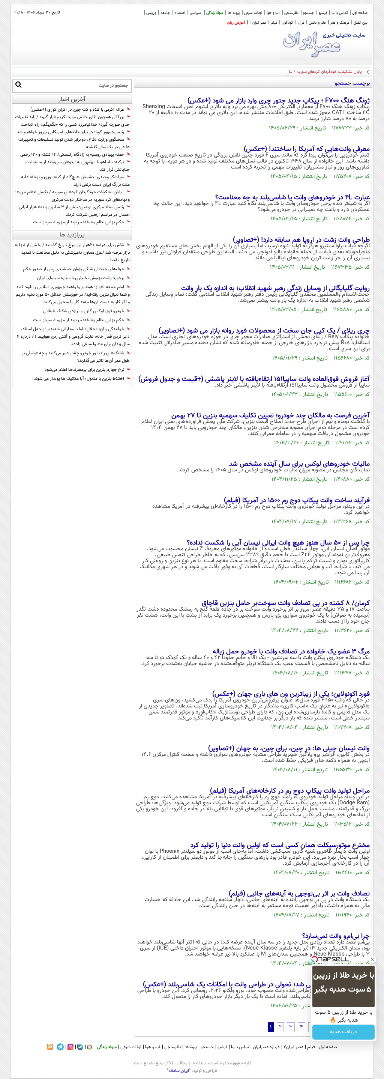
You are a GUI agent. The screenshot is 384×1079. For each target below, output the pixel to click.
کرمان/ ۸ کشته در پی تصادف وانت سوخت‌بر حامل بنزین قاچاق (286, 603)
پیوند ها (234, 13)
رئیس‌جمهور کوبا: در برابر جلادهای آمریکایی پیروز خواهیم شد (70, 132)
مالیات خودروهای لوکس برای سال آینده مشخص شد (299, 464)
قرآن (301, 23)
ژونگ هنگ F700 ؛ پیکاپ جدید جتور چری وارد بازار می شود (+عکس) (279, 101)
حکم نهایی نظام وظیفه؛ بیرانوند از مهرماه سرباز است (78, 222)
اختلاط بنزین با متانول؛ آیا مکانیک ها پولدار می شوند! (78, 378)
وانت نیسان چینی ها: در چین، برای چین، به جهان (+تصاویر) (289, 748)
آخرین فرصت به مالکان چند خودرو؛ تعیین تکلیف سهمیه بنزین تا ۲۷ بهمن (270, 416)
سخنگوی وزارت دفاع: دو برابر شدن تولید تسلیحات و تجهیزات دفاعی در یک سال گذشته (74, 143)
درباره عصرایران (266, 1047)
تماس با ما (340, 13)
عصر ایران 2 (257, 23)
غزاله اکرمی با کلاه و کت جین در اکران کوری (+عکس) (77, 109)
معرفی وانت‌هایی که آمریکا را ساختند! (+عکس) (307, 149)
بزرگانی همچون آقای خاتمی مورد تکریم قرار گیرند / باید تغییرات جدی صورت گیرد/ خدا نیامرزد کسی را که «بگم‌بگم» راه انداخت (72, 121)
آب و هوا (273, 13)
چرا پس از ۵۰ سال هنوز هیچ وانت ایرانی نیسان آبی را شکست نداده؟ (278, 543)
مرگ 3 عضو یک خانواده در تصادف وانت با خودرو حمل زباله (291, 652)
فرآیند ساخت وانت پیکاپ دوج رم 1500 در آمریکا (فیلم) (297, 500)
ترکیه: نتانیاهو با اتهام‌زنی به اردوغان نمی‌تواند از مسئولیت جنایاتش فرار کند (78, 166)
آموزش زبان (236, 23)
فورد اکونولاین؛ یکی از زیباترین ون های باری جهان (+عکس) (291, 694)
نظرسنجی (291, 13)
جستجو (308, 13)
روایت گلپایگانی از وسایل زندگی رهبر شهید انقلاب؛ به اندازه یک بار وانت (275, 288)
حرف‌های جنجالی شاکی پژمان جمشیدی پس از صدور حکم (73, 269)
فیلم (274, 23)
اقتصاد (179, 13)
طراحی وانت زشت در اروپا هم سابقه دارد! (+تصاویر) (301, 240)
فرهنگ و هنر (339, 23)
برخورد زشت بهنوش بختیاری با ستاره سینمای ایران (80, 278)
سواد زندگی (214, 13)
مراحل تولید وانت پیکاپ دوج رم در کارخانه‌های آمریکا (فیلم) (290, 791)
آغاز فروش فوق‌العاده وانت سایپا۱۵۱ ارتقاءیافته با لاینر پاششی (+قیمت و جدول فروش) (254, 379)
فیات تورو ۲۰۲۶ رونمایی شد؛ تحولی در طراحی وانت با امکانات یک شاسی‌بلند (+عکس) (256, 985)
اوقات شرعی (253, 13)
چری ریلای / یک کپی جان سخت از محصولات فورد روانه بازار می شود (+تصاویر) (264, 331)
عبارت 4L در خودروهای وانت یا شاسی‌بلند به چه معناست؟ (292, 198)
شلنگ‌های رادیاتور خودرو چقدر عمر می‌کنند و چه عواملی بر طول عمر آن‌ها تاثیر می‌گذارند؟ (76, 357)
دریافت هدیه (343, 1032)
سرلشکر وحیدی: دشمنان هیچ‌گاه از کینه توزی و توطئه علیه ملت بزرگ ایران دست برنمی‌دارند (75, 181)
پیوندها (190, 1047)
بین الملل (361, 23)
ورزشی (151, 13)
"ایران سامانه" (178, 1070)
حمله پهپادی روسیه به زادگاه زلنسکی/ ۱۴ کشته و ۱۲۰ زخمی (72, 154)
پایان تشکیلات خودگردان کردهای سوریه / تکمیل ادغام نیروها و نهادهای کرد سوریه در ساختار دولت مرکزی (275, 72)
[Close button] (372, 959)
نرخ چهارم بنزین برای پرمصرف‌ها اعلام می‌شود (84, 369)
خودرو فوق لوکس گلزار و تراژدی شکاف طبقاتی (83, 311)
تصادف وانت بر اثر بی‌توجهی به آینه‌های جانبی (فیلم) (299, 894)
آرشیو (323, 13)
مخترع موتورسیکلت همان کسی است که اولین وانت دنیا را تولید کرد (280, 845)
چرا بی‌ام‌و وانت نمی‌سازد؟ (336, 936)
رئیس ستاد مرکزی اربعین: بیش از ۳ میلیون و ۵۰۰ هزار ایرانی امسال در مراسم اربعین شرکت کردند (74, 211)
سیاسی (195, 13)
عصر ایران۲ (293, 1047)
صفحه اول (360, 13)
